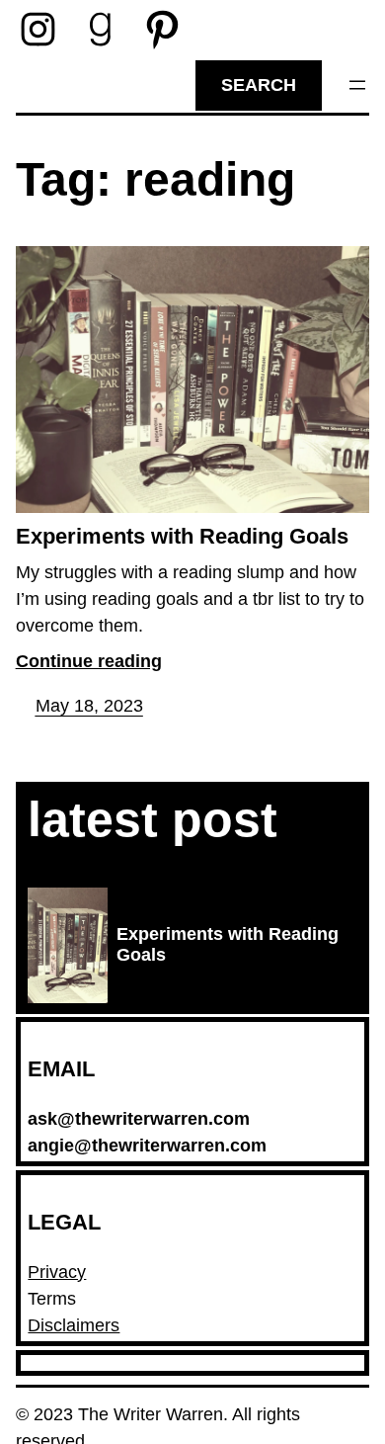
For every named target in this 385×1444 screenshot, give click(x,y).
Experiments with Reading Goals (182, 536)
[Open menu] (357, 85)
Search (258, 85)
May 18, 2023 (89, 706)
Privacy (57, 1272)
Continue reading (89, 661)
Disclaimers (73, 1325)
